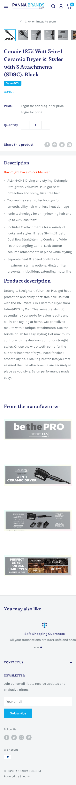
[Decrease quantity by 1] (25, 125)
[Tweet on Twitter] (62, 145)
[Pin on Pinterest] (54, 145)
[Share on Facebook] (47, 145)
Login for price (31, 106)
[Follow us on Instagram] (21, 737)
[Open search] (53, 6)
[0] (68, 6)
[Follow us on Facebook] (6, 737)
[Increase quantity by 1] (46, 125)
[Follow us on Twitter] (14, 737)
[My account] (61, 6)
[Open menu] (6, 6)
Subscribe (18, 713)
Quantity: (11, 125)
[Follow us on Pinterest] (29, 737)
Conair (9, 92)
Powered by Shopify (17, 776)
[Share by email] (69, 145)
